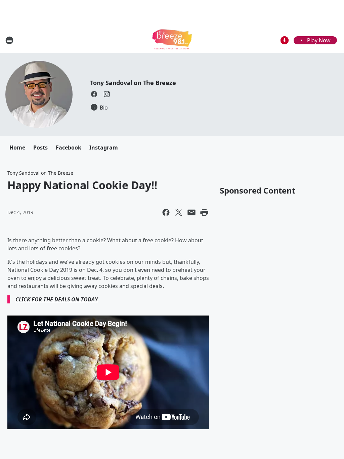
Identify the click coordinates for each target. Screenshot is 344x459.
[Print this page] (204, 212)
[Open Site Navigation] (9, 40)
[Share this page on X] (178, 212)
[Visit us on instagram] (107, 94)
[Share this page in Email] (191, 212)
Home (17, 147)
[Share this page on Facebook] (166, 212)
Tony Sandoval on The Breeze (133, 83)
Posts (40, 147)
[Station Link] (172, 40)
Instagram (103, 147)
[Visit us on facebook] (94, 94)
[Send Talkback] (285, 40)
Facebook (68, 147)
